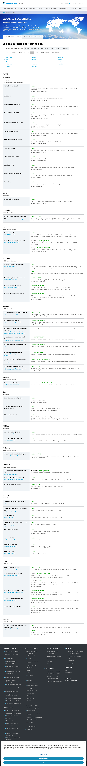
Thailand (8, 66)
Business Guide (10, 726)
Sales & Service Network (12, 37)
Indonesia (34, 59)
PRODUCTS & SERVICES (35, 9)
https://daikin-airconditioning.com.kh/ (12, 219)
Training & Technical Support (34, 717)
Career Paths (71, 660)
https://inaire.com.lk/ (9, 553)
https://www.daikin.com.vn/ (10, 629)
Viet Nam (34, 66)
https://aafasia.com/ (8, 362)
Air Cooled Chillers (32, 683)
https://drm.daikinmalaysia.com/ (11, 346)
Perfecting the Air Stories (12, 654)
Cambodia (60, 57)
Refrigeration (30, 693)
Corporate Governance (12, 728)
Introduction (50, 671)
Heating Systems (31, 665)
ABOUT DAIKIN (22, 9)
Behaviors (8, 718)
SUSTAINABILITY (63, 9)
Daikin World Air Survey (12, 687)
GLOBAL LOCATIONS (71, 681)
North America (45, 52)
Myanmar (8, 62)
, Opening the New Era (13, 703)
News (7, 731)
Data (57, 676)
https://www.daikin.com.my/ (10, 314)
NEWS (80, 9)
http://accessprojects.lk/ (9, 511)
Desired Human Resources (74, 653)
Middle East (14, 52)
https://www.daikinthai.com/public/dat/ (13, 592)
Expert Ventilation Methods (13, 684)
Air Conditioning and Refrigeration (14, 48)
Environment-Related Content (54, 681)
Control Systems (31, 678)
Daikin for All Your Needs (12, 666)
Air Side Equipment (32, 690)
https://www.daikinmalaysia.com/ (12, 322)
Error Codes (30, 722)
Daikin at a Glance (11, 661)
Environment (50, 673)
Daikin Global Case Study (12, 700)
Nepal (33, 62)
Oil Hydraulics (64, 48)
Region (64, 3)
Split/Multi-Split (31, 656)
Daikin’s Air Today (11, 669)
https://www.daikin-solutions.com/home (13, 479)
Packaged (29, 680)
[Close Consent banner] (84, 742)
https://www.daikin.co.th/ (10, 569)
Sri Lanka (60, 64)
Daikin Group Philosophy (12, 715)
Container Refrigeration (32, 48)
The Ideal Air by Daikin (12, 651)
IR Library (49, 661)
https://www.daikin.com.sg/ (10, 474)
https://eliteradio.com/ (9, 503)
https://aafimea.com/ (9, 234)
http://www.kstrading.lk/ (9, 546)
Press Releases (68, 672)
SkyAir (28, 670)
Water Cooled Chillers (32, 685)
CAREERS (73, 9)
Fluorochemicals (54, 48)
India (7, 59)
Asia (32, 52)
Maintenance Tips (31, 710)
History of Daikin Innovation (13, 698)
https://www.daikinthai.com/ (10, 575)
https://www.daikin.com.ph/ (10, 455)
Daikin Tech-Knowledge (12, 677)
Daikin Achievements (11, 691)
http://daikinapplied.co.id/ (10, 279)
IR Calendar (50, 664)
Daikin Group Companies (32, 37)
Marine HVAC (44, 48)
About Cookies (43, 754)
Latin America (55, 52)
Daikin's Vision (10, 720)
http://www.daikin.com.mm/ (10, 384)
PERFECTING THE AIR (10, 9)
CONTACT (68, 678)
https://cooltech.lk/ (8, 526)
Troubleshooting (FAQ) (33, 708)
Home (4, 12)
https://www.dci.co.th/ (9, 600)
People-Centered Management (75, 651)
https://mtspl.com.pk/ (9, 440)
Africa (20, 52)
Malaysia (60, 59)
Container (29, 695)
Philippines (9, 64)
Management (59, 671)
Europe (7, 52)
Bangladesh (9, 57)
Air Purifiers (30, 667)
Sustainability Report (52, 678)
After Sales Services (31, 705)
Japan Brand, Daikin (11, 663)
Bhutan (34, 57)
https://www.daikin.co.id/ (10, 266)
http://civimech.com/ (8, 517)
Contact (75, 3)
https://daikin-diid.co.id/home (11, 287)
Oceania (37, 52)
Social (58, 673)
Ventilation (30, 675)
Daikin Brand (9, 658)
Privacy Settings (43, 758)
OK (43, 762)
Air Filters (29, 701)
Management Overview (12, 723)
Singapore (34, 64)
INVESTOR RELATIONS (51, 9)
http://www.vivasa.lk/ (9, 539)
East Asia (26, 52)
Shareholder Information (53, 658)
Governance (50, 676)
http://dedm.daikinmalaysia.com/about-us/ (14, 340)
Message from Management (13, 713)
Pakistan (60, 62)
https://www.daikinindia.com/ (11, 242)
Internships (70, 663)
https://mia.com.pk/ (8, 433)
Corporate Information (12, 710)
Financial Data (50, 653)
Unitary (29, 658)
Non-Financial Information (54, 656)
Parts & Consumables (32, 719)
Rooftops (29, 688)
